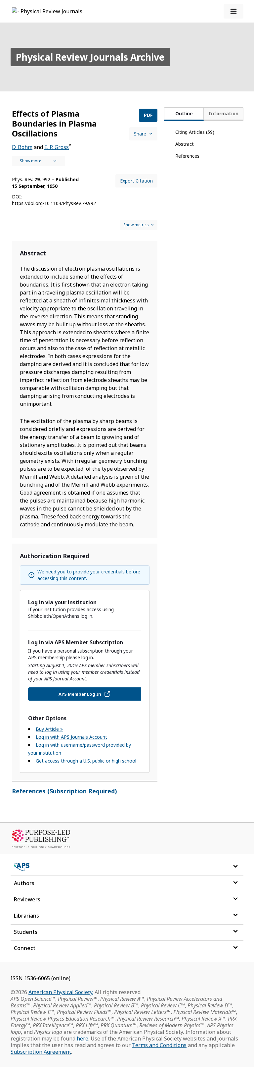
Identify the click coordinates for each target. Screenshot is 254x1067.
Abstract (184, 144)
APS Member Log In (80, 694)
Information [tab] (223, 113)
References (187, 156)
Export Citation (136, 181)
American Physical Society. (60, 992)
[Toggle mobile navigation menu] (233, 11)
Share (140, 134)
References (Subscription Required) (64, 791)
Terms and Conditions (159, 1045)
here (82, 1038)
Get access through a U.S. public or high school (86, 761)
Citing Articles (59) (194, 132)
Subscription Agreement (41, 1051)
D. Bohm (22, 147)
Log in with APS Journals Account (71, 737)
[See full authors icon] (38, 161)
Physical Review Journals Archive (90, 57)
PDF (148, 115)
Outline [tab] (184, 113)
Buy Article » (49, 729)
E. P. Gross (56, 147)
